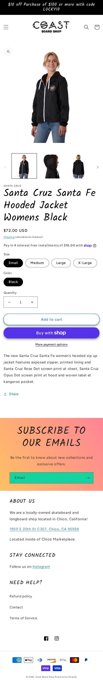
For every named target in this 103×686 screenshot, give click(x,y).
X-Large (85, 263)
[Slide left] (5, 167)
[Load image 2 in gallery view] (51, 165)
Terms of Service (23, 618)
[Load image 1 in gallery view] (24, 165)
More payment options (51, 344)
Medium (37, 263)
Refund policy (21, 596)
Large (61, 263)
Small (13, 263)
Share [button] (14, 394)
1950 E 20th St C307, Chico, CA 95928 (44, 529)
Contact (16, 607)
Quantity (10, 292)
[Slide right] (97, 167)
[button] (6, 27)
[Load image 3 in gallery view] (78, 165)
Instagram (41, 566)
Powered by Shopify (66, 677)
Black (13, 282)
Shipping (9, 237)
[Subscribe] (88, 478)
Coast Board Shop (44, 677)
